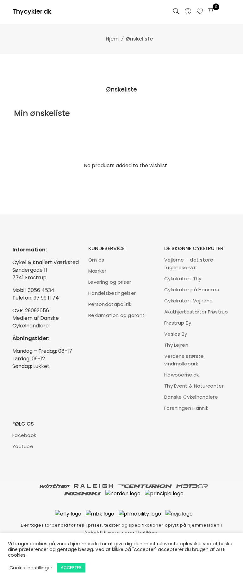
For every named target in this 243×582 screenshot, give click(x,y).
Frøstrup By (177, 322)
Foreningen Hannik (186, 408)
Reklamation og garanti (117, 315)
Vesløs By (175, 334)
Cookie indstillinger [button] (30, 568)
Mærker (97, 271)
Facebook (24, 435)
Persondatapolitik (109, 304)
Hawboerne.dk (181, 374)
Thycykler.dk (32, 11)
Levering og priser (109, 282)
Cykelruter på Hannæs (191, 289)
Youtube (22, 446)
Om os (96, 259)
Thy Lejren (176, 345)
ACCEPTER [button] (71, 568)
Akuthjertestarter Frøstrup (196, 311)
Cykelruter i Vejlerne (188, 300)
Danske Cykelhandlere (191, 397)
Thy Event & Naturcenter (194, 386)
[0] (211, 12)
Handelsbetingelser (112, 293)
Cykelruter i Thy (183, 278)
